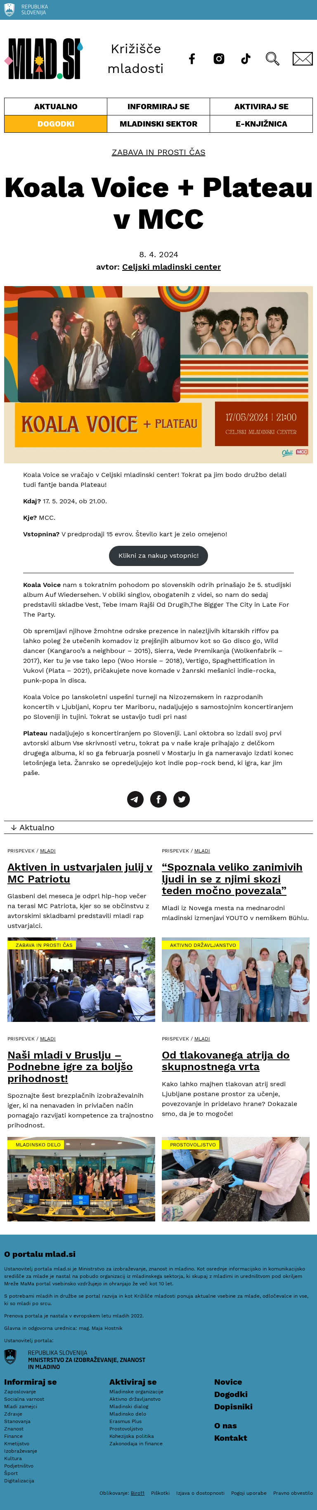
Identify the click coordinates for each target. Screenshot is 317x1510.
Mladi (48, 851)
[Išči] (272, 58)
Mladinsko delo (38, 1145)
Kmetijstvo (16, 1444)
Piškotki (160, 1493)
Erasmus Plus (125, 1421)
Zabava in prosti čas (159, 152)
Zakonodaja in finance (136, 1444)
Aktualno (57, 108)
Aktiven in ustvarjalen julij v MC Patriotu (79, 873)
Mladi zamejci (20, 1406)
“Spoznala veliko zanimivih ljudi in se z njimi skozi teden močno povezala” (232, 879)
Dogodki (56, 124)
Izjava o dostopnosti (200, 1493)
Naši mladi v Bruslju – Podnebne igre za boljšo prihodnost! (70, 1067)
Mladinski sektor (158, 125)
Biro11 (137, 1493)
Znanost (14, 1429)
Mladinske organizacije (136, 1392)
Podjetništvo (18, 1466)
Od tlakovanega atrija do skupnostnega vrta (226, 1061)
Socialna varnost (24, 1399)
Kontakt (230, 1438)
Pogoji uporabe (249, 1493)
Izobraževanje (20, 1451)
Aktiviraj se (249, 108)
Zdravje (13, 1414)
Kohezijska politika (131, 1436)
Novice (228, 1382)
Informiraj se (158, 108)
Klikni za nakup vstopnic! (158, 555)
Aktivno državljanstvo (203, 945)
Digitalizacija (19, 1481)
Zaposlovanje (20, 1392)
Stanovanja (17, 1421)
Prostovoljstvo (193, 1145)
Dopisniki (233, 1406)
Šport (11, 1473)
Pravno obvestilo (293, 1493)
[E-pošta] (303, 58)
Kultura (13, 1458)
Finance (13, 1436)
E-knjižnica (261, 124)
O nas (225, 1425)
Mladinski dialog (128, 1406)
